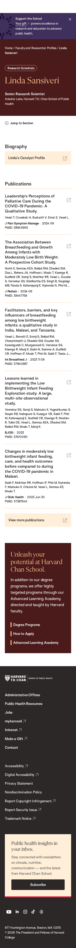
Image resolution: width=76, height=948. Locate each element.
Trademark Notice (18, 818)
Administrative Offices (22, 695)
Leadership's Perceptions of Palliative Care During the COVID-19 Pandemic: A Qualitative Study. (30, 203)
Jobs (9, 712)
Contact (11, 747)
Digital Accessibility (19, 774)
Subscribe (38, 884)
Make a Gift (14, 739)
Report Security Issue (21, 810)
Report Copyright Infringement (28, 801)
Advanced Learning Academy (35, 642)
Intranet (11, 730)
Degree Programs (26, 625)
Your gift (20, 23)
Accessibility (14, 766)
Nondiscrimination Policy (23, 792)
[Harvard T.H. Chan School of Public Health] (28, 678)
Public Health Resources (24, 703)
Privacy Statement (19, 783)
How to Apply (23, 633)
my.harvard (13, 721)
